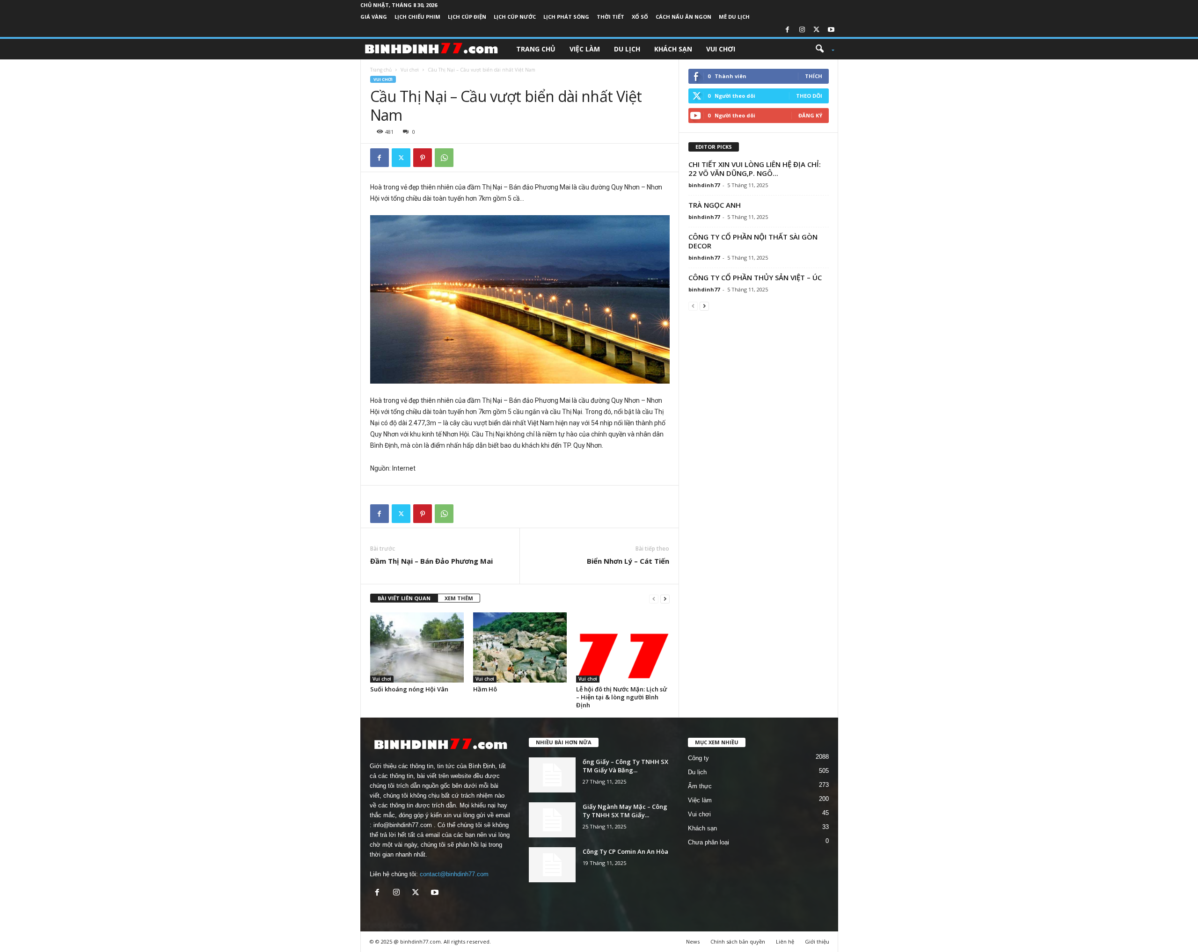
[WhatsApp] (444, 157)
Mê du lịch (734, 16)
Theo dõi (809, 95)
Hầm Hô (485, 689)
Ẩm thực (700, 786)
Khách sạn (673, 48)
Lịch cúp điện (467, 16)
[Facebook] (787, 30)
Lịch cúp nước (515, 16)
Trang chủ (535, 48)
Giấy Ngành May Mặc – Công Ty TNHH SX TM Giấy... (625, 810)
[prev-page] (653, 598)
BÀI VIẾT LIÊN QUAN (404, 598)
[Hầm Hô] (520, 647)
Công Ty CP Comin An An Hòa (625, 851)
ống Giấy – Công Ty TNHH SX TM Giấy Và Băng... (625, 765)
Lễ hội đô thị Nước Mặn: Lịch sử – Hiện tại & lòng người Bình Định (621, 697)
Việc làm (585, 48)
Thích (813, 76)
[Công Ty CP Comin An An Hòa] (552, 864)
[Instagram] (802, 30)
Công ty (698, 758)
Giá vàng (373, 16)
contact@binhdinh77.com (454, 874)
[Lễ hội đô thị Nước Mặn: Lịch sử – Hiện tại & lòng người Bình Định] (623, 647)
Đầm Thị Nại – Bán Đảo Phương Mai (431, 561)
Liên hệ (785, 941)
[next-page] (665, 598)
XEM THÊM (459, 598)
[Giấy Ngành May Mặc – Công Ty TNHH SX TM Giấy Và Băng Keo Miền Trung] (552, 819)
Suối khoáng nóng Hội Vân (409, 689)
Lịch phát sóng (566, 16)
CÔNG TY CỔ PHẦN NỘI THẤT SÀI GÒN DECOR (753, 241)
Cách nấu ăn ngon (683, 16)
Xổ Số (640, 16)
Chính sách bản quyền (737, 941)
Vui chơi (720, 48)
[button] (821, 49)
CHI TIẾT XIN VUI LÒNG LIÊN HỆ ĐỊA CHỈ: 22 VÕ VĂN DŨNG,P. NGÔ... (754, 169)
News (693, 941)
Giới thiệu (817, 941)
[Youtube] (831, 30)
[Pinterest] (422, 157)
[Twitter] (816, 30)
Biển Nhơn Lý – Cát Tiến (628, 561)
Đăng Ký (810, 115)
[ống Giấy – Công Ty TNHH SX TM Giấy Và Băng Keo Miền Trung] (552, 774)
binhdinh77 (704, 185)
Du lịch (627, 48)
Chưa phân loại (708, 842)
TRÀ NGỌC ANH (714, 205)
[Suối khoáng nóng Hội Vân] (417, 647)
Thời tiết (610, 16)
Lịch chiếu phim (417, 16)
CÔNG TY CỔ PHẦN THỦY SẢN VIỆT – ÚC (755, 277)
